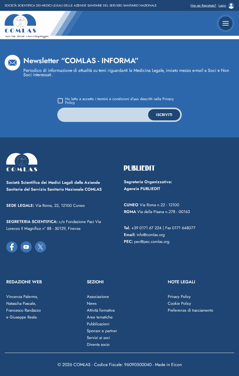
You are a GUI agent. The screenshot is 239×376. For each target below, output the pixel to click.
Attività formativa (101, 310)
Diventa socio (98, 344)
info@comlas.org (144, 235)
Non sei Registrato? (203, 5)
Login (222, 5)
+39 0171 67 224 (143, 228)
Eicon (176, 364)
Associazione (98, 296)
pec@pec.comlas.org (146, 241)
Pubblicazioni (98, 324)
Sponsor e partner (102, 331)
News (91, 303)
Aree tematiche (100, 317)
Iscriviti (164, 115)
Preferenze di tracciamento (190, 310)
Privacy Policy (179, 296)
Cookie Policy (179, 303)
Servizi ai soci (98, 338)
